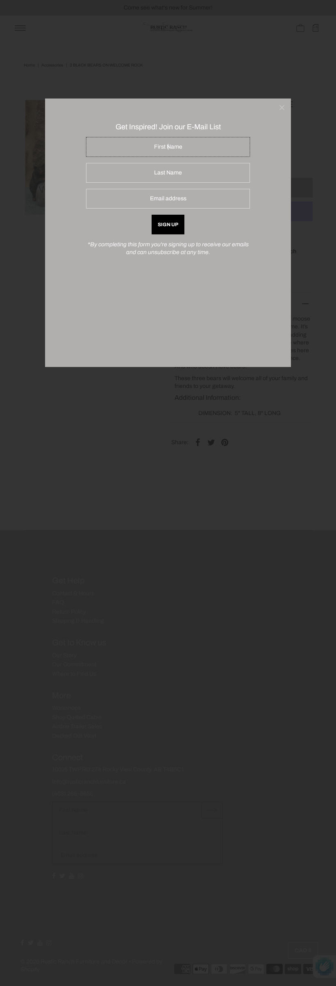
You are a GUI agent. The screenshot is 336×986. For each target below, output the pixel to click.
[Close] (282, 108)
